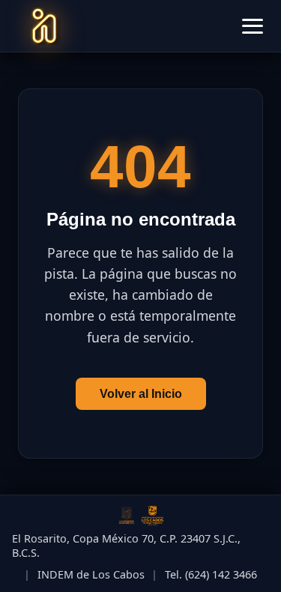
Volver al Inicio (141, 393)
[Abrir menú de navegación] (252, 26)
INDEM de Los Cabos (91, 574)
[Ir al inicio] (44, 26)
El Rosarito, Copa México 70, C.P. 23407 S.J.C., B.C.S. (126, 545)
